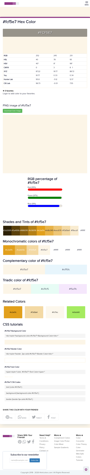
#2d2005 (7, 230)
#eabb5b (21, 250)
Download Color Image (12, 111)
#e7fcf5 (45, 289)
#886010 (24, 230)
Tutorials (79, 460)
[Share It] (33, 443)
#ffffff (82, 230)
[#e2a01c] (13, 306)
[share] (24, 443)
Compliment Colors (62, 438)
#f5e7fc (73, 289)
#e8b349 (49, 230)
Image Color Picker (62, 441)
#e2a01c (41, 230)
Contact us (43, 450)
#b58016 (32, 230)
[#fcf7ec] (55, 306)
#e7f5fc (66, 269)
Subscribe (34, 460)
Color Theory (81, 444)
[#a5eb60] (76, 306)
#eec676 (58, 230)
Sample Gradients (61, 447)
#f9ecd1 (74, 230)
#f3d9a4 (66, 230)
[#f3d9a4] (34, 306)
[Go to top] (86, 469)
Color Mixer (59, 444)
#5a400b (16, 230)
